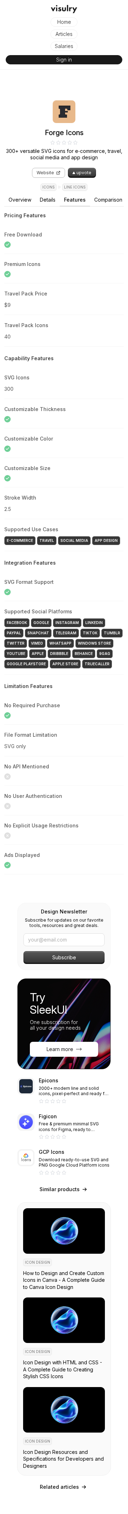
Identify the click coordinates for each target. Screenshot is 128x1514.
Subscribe (64, 957)
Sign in (64, 60)
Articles (64, 34)
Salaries (64, 46)
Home (64, 22)
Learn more (60, 1049)
